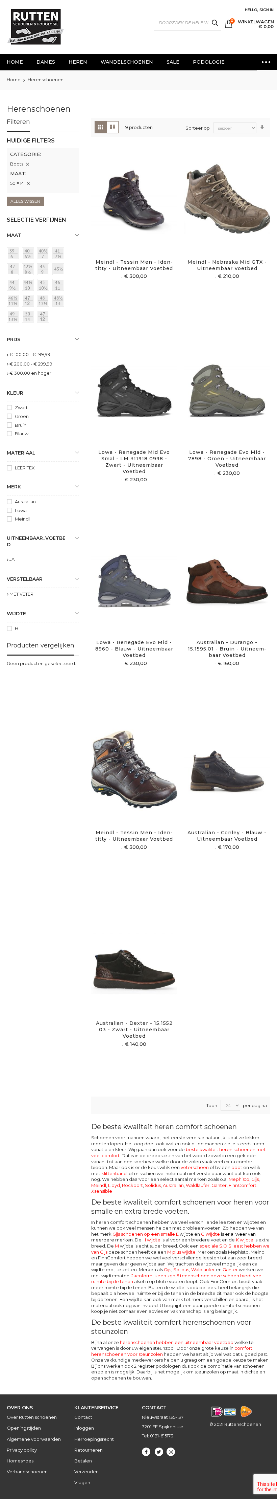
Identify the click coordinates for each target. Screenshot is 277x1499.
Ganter (219, 1185)
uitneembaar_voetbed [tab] (36, 541)
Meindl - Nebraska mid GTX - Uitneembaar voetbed (227, 265)
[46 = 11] (59, 286)
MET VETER (21, 594)
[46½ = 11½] (14, 302)
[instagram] (171, 1452)
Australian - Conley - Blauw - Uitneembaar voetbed (227, 836)
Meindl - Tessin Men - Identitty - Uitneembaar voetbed (134, 265)
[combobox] (187, 22)
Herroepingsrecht (94, 1439)
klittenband (114, 1173)
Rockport (132, 1185)
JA (12, 559)
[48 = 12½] (44, 302)
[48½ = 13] (59, 302)
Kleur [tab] (15, 393)
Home (14, 79)
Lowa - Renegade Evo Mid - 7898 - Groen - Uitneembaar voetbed (227, 458)
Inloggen (84, 1428)
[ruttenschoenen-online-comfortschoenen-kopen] (35, 27)
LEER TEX (25, 467)
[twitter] (159, 1452)
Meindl (98, 1185)
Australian (173, 1185)
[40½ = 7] (44, 254)
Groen (22, 416)
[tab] (43, 165)
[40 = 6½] (29, 254)
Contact (83, 1417)
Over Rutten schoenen (32, 1417)
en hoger (30, 373)
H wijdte (151, 1239)
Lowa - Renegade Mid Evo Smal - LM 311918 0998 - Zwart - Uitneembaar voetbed (134, 462)
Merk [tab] (14, 487)
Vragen (82, 1482)
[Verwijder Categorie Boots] (27, 164)
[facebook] (146, 1452)
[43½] (59, 270)
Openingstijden (24, 1428)
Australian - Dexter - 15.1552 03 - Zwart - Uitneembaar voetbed (134, 1029)
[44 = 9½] (14, 286)
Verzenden (86, 1471)
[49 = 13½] (14, 318)
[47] (44, 318)
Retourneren (88, 1450)
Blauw (21, 433)
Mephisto (239, 1179)
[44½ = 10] (29, 286)
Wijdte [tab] (16, 614)
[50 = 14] (29, 318)
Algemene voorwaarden (34, 1439)
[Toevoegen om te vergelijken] (142, 209)
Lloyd (114, 1185)
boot (236, 1167)
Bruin (20, 425)
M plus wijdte (181, 1252)
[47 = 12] (29, 302)
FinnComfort (242, 1185)
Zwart (21, 407)
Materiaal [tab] (21, 453)
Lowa (21, 510)
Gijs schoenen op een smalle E (145, 1234)
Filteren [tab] (18, 122)
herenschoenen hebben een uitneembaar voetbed (176, 1342)
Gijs (255, 1179)
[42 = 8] (14, 270)
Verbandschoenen (27, 1471)
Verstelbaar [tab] (25, 579)
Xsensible (101, 1191)
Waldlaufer (197, 1185)
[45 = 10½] (44, 286)
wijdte (124, 1246)
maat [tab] (14, 235)
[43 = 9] (44, 270)
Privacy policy (22, 1450)
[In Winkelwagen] (126, 209)
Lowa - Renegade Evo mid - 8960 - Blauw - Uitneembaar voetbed (134, 648)
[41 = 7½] (59, 254)
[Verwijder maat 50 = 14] (28, 183)
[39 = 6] (14, 254)
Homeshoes (20, 1460)
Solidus (153, 1185)
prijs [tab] (13, 339)
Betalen (83, 1460)
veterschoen (195, 1167)
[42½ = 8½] (29, 270)
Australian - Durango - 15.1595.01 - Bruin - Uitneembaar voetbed (227, 648)
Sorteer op (197, 128)
